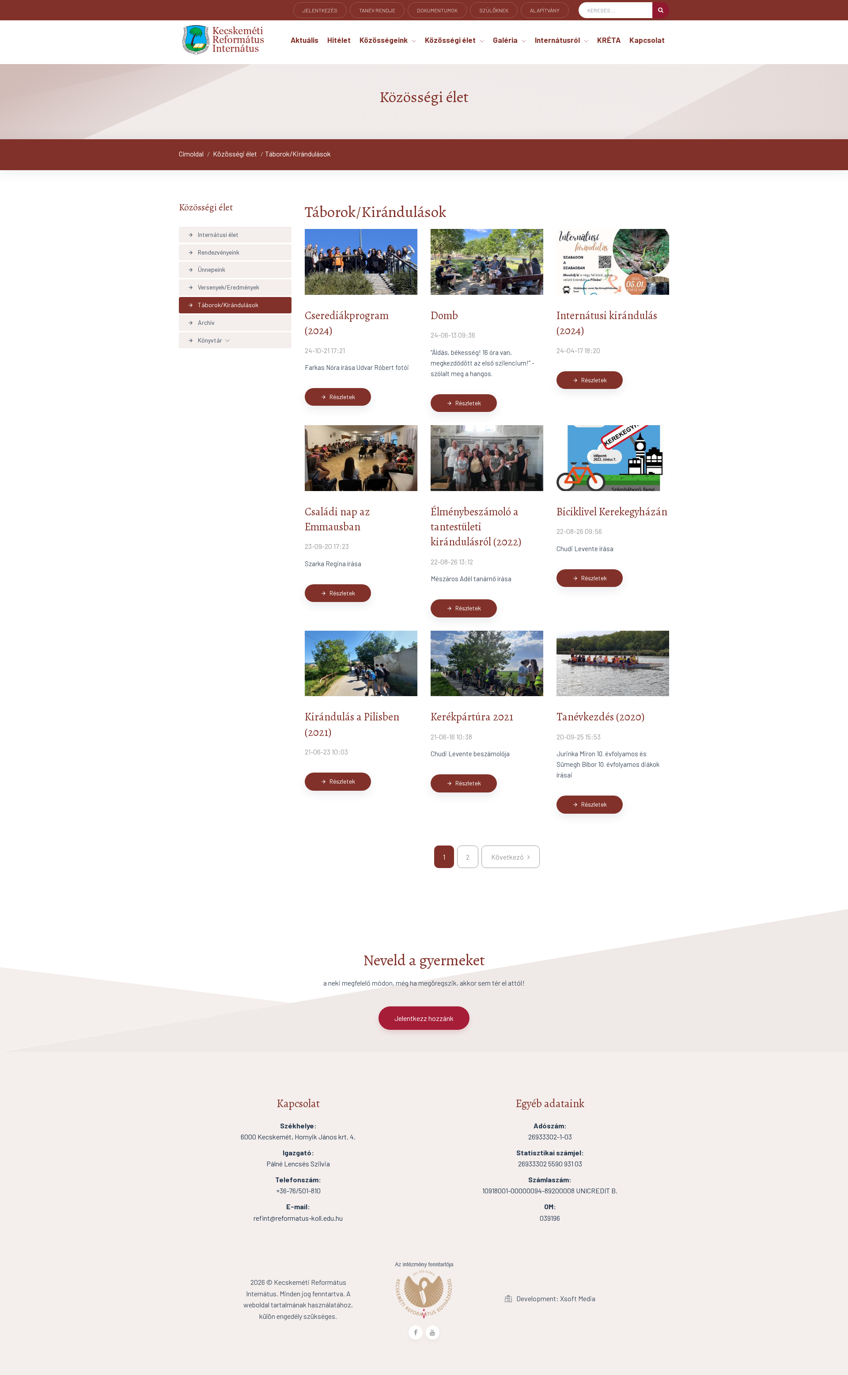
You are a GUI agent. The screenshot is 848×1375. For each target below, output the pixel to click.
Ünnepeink (206, 269)
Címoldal (191, 153)
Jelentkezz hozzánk (424, 1018)
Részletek (338, 396)
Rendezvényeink (213, 252)
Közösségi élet (235, 153)
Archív (201, 322)
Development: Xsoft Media (555, 1298)
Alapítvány (545, 10)
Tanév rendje (377, 10)
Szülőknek (493, 10)
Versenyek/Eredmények (223, 287)
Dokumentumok (437, 10)
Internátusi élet (213, 234)
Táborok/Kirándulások (298, 153)
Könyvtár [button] (205, 340)
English (313, 23)
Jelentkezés (320, 10)
